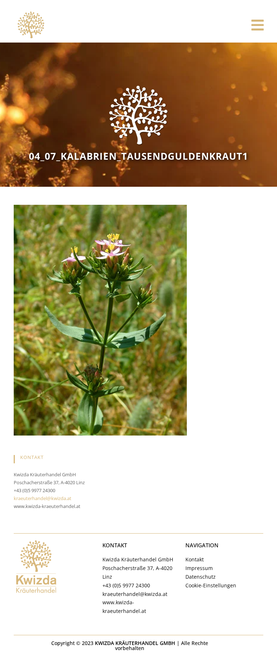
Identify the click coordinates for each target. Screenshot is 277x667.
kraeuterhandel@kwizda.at (42, 498)
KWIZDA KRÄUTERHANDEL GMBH (135, 643)
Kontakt (194, 559)
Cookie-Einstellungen (210, 585)
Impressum (199, 568)
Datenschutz (200, 576)
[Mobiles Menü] (258, 25)
